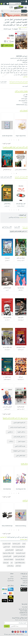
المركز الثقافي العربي (20, 456)
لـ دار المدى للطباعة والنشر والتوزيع (18, 231)
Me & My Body (7, 489)
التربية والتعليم (19, 550)
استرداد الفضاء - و (7, 377)
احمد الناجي (6, 409)
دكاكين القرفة (21, 318)
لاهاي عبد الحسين (22, 27)
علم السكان (18, 566)
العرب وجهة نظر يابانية (20, 204)
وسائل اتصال (10, 566)
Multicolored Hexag (20, 526)
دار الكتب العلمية (21, 432)
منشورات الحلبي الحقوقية (19, 451)
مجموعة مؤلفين (7, 379)
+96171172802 (23, 611)
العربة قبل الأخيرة (20, 407)
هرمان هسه (7, 350)
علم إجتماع (5, 563)
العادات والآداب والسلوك (8, 553)
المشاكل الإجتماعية (20, 559)
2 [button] (16, 140)
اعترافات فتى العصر (21, 258)
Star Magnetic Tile (21, 489)
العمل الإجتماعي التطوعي (19, 556)
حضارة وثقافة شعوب (20, 563)
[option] (20, 125)
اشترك (6, 626)
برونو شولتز (20, 320)
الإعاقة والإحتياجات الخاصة (18, 547)
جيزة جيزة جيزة (21, 288)
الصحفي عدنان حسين (7, 407)
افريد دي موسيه (20, 260)
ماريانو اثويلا (20, 379)
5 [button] (9, 140)
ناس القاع (21, 377)
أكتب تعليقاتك (22, 217)
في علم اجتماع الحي (7, 170)
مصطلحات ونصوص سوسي (21, 170)
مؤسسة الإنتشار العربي (20, 446)
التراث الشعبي (7, 547)
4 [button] (11, 140)
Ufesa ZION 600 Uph (7, 526)
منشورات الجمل (21, 441)
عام (11, 563)
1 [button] (18, 140)
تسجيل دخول (22, 1)
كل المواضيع (3, 537)
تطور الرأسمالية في (7, 288)
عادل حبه (7, 320)
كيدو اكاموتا (20, 350)
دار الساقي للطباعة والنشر (19, 437)
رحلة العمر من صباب (7, 318)
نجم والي (7, 260)
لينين (7, 290)
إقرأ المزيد (25, 77)
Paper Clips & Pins (21, 136)
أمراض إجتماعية (16, 544)
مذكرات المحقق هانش (20, 347)
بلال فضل (20, 290)
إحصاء (23, 544)
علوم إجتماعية (23, 539)
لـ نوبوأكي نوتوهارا (20, 206)
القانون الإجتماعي (7, 556)
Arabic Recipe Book (7, 136)
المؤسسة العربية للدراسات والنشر (17, 427)
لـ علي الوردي (7, 206)
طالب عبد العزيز (20, 409)
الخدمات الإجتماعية (20, 553)
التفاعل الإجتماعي (9, 550)
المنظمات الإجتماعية (8, 559)
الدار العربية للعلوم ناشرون (19, 423)
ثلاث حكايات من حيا (7, 347)
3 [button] (11, 173)
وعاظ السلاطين (7, 204)
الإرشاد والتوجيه (6, 544)
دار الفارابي (10, 432)
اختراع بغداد (7, 258)
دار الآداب (11, 441)
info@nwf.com (23, 613)
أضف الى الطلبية (9, 45)
